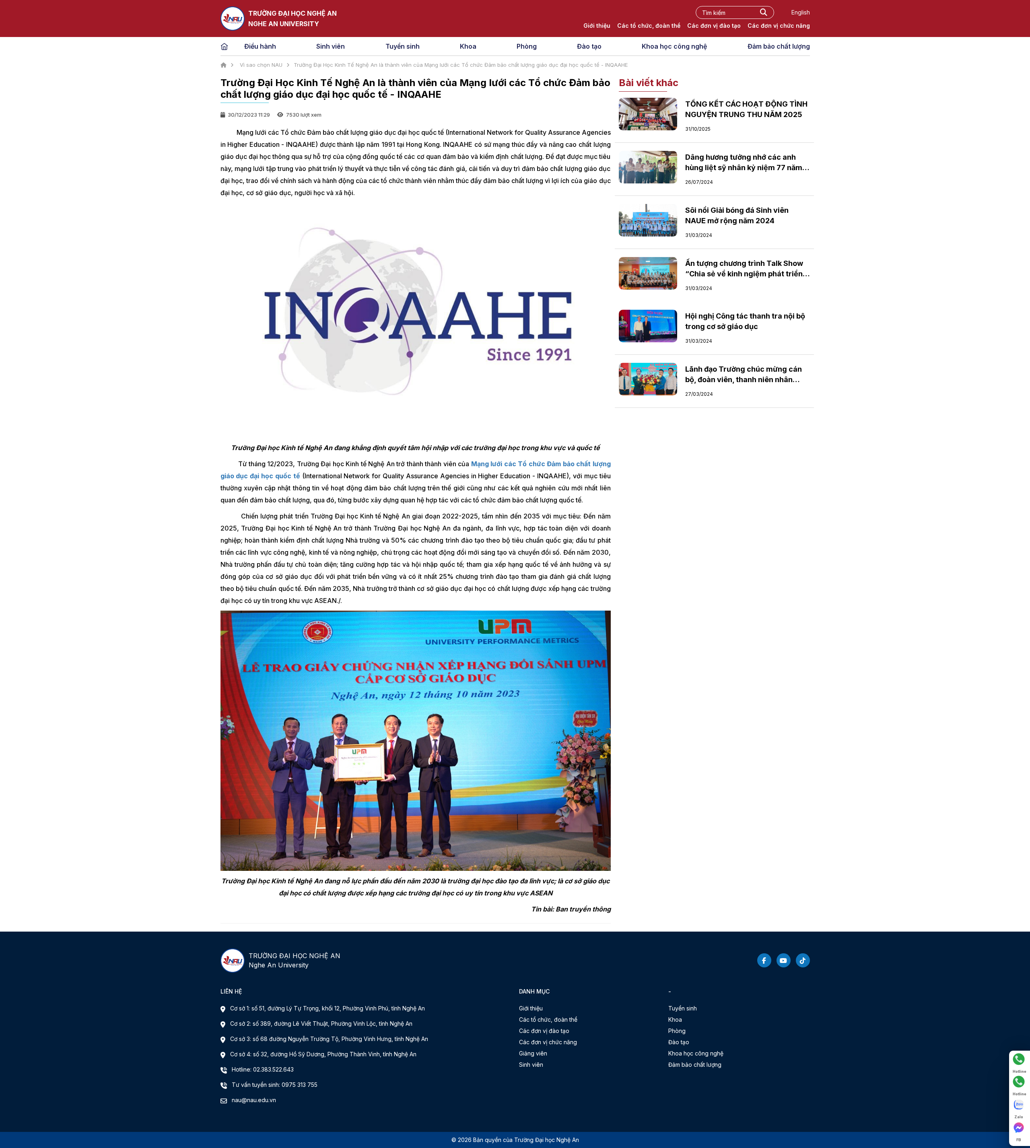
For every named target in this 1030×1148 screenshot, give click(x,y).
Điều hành (260, 46)
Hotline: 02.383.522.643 (263, 1069)
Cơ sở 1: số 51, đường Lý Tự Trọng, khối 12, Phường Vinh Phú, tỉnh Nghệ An (327, 1008)
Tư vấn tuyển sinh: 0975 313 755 (274, 1084)
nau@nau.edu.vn (254, 1100)
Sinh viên (330, 46)
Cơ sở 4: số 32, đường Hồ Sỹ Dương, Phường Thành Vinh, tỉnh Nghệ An (323, 1054)
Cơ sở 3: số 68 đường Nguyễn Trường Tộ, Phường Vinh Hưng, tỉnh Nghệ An (329, 1038)
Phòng (527, 46)
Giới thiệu (596, 25)
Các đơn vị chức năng (779, 25)
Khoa (468, 46)
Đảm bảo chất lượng (779, 46)
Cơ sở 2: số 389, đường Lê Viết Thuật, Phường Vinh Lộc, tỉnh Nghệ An (321, 1023)
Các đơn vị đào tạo (714, 25)
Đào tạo (589, 46)
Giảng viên (533, 1053)
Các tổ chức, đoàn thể (648, 25)
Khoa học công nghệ (674, 46)
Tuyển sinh (402, 46)
